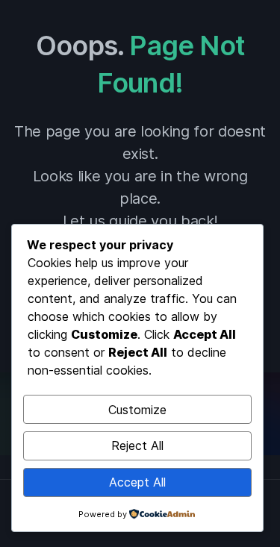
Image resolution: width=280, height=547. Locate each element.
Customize (137, 409)
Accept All (137, 482)
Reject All (137, 445)
